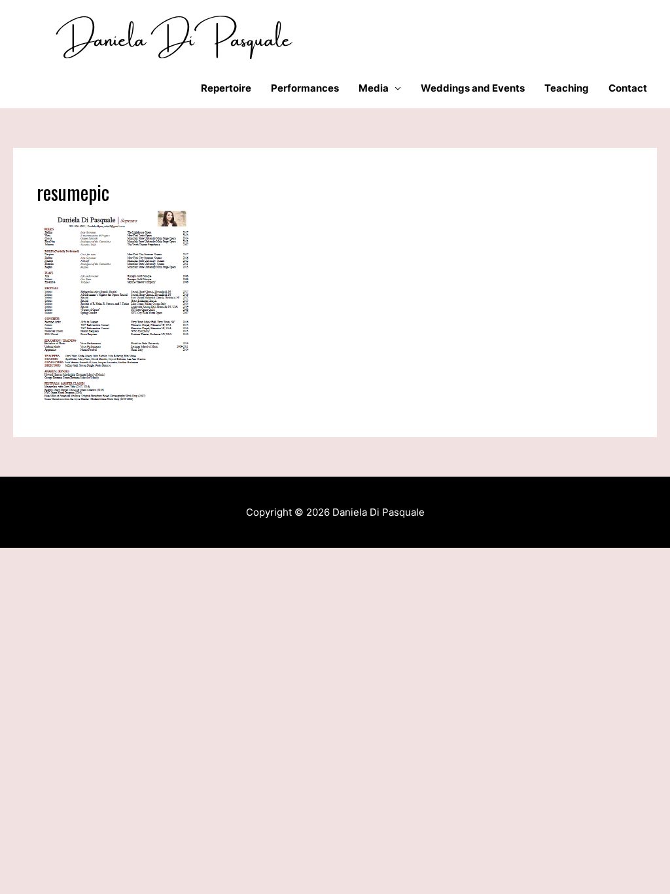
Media (374, 88)
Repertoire (226, 88)
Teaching (566, 88)
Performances (305, 88)
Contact (627, 88)
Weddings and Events (473, 88)
